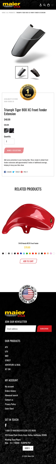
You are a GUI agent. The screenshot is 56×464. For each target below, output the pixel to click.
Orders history (10, 390)
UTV (6, 351)
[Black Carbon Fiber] (8, 254)
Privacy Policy (10, 404)
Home (3, 13)
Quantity (7, 136)
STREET (8, 360)
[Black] (2, 254)
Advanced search (11, 395)
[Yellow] (29, 254)
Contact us (9, 399)
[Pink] (50, 254)
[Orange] (44, 254)
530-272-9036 (30, 430)
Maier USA (31, 456)
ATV (6, 347)
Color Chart (9, 408)
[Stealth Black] (14, 254)
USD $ (27, 448)
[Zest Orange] (35, 254)
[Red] (17, 254)
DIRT (6, 355)
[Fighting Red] (32, 254)
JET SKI (8, 369)
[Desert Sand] (47, 254)
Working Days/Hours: (18, 441)
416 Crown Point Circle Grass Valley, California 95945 (26, 435)
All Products (10, 13)
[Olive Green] (41, 254)
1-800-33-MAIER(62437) (14, 430)
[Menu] (52, 5)
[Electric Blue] (23, 254)
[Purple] (53, 254)
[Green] (26, 254)
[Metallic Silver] (38, 254)
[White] (5, 254)
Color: (6, 124)
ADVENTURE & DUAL (12, 364)
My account (9, 386)
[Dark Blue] (20, 254)
